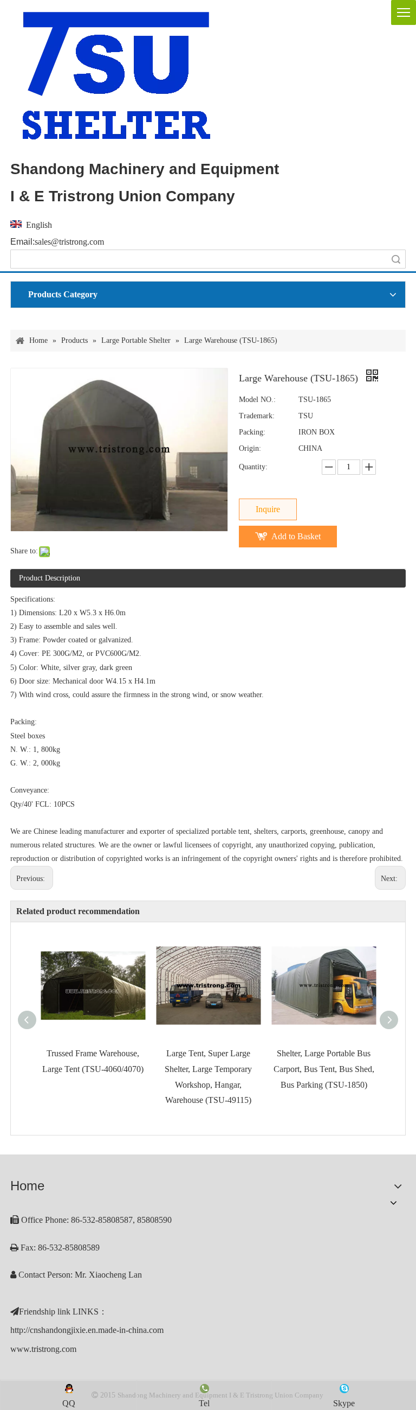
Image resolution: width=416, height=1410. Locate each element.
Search (396, 259)
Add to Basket (296, 536)
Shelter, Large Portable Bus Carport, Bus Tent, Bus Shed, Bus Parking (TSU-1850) (324, 1069)
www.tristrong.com (43, 1349)
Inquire (268, 509)
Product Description (49, 578)
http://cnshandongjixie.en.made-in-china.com (87, 1330)
